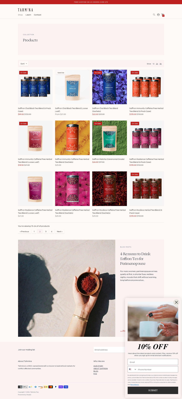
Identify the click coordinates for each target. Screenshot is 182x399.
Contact (37, 14)
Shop (20, 14)
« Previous (24, 231)
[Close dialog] (176, 302)
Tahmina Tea (34, 392)
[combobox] (132, 369)
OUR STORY (98, 366)
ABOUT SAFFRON (100, 368)
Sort (23, 63)
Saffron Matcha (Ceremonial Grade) (108, 159)
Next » (59, 231)
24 (157, 64)
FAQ (95, 374)
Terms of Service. (134, 384)
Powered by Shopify (24, 394)
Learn (28, 14)
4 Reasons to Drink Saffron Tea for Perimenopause (135, 258)
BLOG (95, 371)
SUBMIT (153, 390)
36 (161, 64)
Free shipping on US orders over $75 (91, 2)
